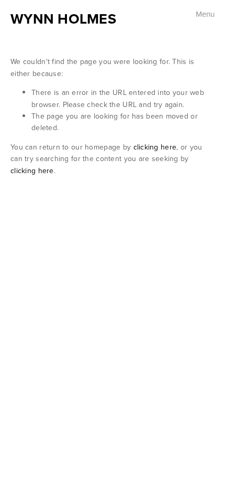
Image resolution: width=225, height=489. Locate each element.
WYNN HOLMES (63, 18)
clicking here (155, 147)
